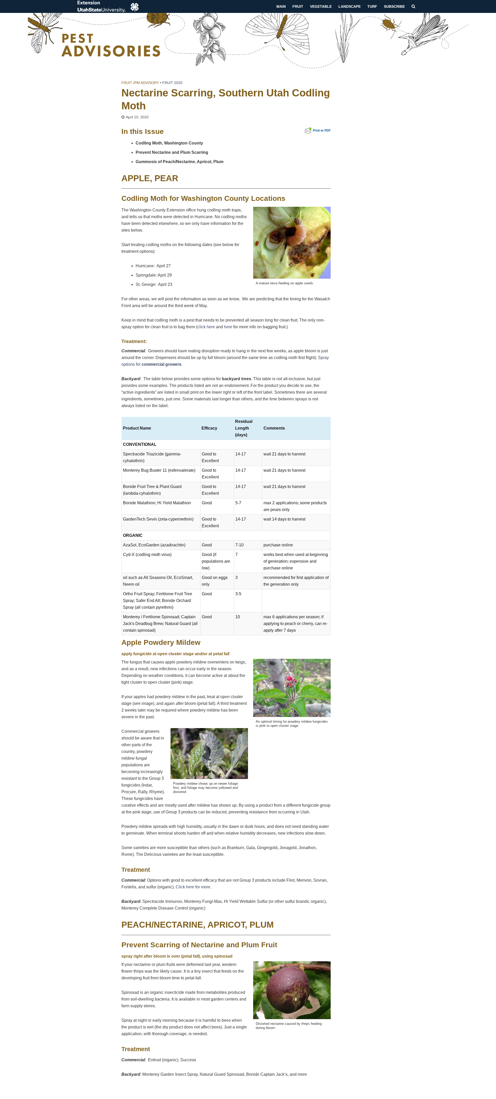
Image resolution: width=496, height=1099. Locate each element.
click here (206, 327)
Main (281, 6)
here (228, 327)
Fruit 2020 (172, 83)
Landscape (349, 6)
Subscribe (394, 6)
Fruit (297, 6)
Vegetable (321, 6)
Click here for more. (193, 887)
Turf (372, 6)
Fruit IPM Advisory (140, 83)
